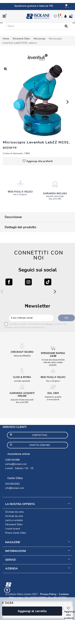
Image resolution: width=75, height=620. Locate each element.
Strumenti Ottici (14, 524)
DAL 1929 (53, 393)
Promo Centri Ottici (15, 533)
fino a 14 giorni (20, 194)
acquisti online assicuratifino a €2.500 (22, 401)
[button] (7, 590)
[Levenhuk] (37, 57)
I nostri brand (12, 528)
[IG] (28, 282)
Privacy (49, 324)
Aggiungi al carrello (32, 611)
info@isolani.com (14, 488)
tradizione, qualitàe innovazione (53, 398)
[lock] (20, 183)
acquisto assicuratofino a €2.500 (55, 197)
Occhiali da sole (14, 516)
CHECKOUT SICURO (22, 352)
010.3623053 (12, 483)
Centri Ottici (15, 478)
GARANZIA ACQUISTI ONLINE (22, 394)
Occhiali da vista (14, 512)
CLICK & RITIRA (22, 377)
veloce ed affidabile (22, 355)
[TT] (47, 282)
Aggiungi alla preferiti (39, 161)
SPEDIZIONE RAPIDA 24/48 (53, 355)
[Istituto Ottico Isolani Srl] (37, 16)
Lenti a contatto (14, 520)
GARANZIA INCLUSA (55, 193)
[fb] (9, 282)
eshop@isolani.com (16, 464)
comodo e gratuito (22, 381)
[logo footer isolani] (37, 584)
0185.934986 (12, 459)
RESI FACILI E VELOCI (20, 191)
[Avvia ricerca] (66, 26)
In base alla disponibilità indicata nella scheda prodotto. (53, 362)
